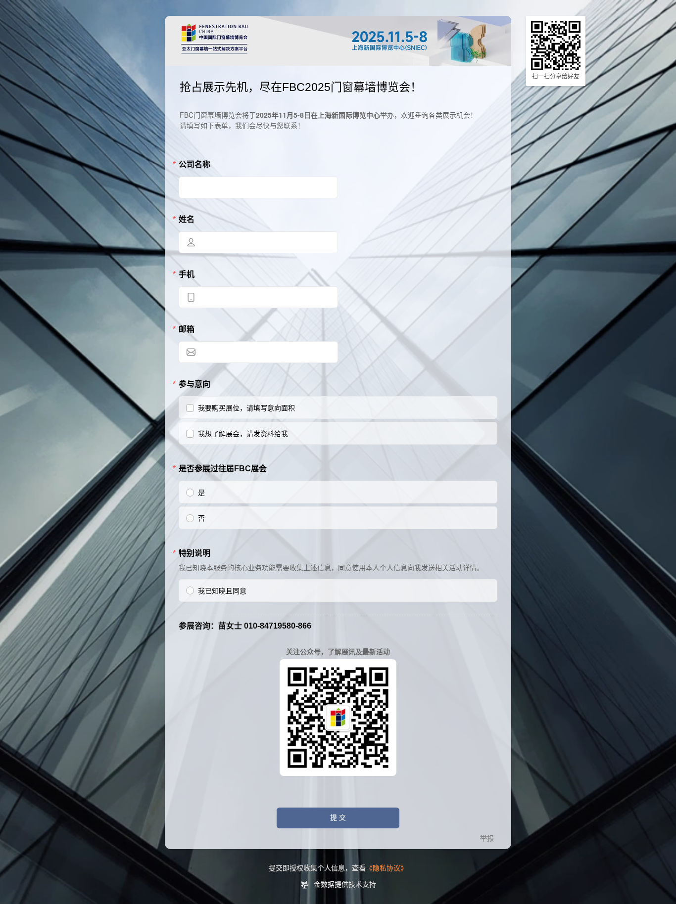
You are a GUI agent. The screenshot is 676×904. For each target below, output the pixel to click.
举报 (487, 838)
